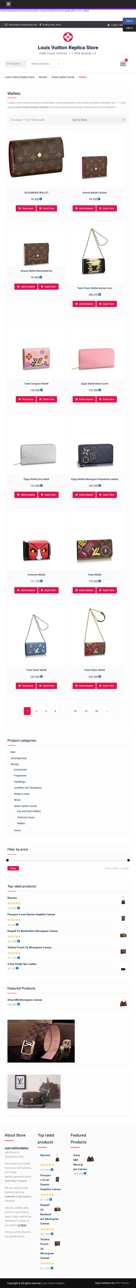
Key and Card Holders (29, 811)
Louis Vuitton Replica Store (68, 47)
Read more (27, 208)
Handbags (19, 781)
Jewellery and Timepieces (28, 787)
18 (75, 711)
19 (85, 711)
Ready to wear (22, 793)
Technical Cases (26, 817)
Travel (17, 830)
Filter (13, 868)
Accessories (20, 769)
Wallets (21, 823)
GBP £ (128, 28)
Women (43, 77)
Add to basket (86, 208)
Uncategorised (19, 758)
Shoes (17, 799)
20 (96, 711)
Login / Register (120, 24)
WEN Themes (122, 1283)
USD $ (128, 21)
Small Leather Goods (63, 77)
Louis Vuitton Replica (16, 1148)
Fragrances (20, 775)
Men (13, 752)
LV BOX (22, 1225)
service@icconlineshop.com (23, 24)
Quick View (48, 208)
